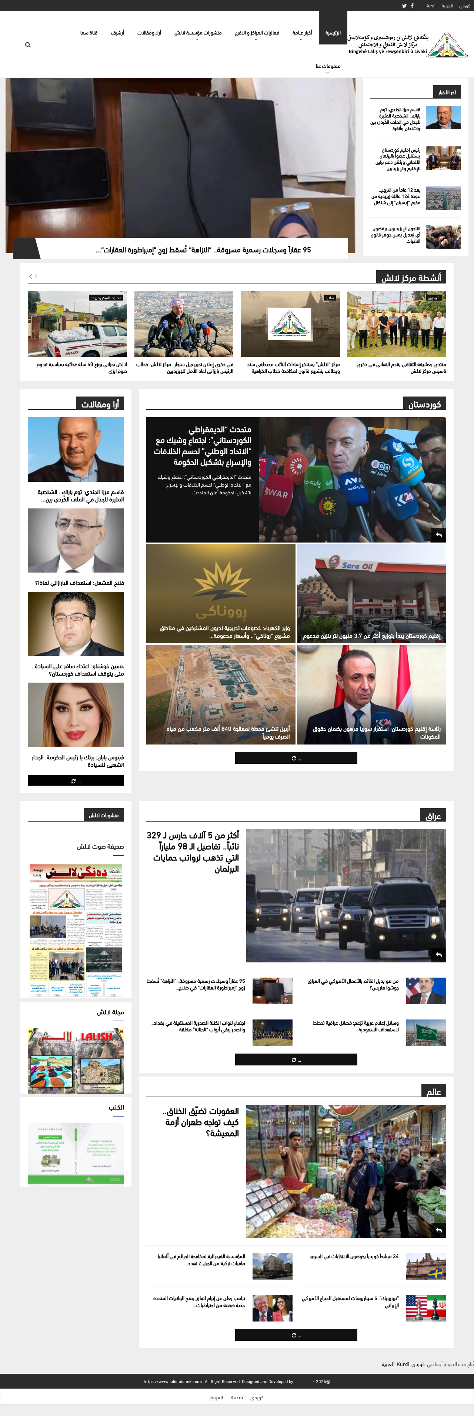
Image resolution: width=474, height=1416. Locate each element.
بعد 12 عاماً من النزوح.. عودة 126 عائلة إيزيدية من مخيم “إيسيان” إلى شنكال (395, 196)
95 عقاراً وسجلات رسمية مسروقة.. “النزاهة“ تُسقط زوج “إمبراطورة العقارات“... (203, 248)
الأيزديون (434, 297)
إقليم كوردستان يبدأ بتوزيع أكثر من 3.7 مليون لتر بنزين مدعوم (372, 635)
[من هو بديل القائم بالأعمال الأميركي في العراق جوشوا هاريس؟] (426, 991)
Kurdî (430, 5)
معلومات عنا (328, 65)
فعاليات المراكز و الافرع (257, 32)
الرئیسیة (333, 32)
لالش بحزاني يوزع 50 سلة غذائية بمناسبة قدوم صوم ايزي (82, 367)
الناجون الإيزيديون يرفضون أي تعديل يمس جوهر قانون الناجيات (395, 234)
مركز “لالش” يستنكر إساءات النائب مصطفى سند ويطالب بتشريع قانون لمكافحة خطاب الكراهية (293, 367)
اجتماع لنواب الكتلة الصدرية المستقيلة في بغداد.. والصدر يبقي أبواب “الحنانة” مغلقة (198, 1025)
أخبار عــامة (302, 32)
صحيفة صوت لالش (100, 845)
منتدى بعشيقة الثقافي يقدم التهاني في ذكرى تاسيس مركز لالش (401, 367)
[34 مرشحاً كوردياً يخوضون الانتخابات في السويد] (426, 1266)
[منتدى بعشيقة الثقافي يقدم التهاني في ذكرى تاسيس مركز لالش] (397, 324)
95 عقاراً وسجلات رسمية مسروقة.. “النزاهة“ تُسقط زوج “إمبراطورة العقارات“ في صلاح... (196, 983)
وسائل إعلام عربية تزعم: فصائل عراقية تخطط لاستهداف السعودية (356, 1025)
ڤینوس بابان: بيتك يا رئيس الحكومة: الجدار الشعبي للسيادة (78, 760)
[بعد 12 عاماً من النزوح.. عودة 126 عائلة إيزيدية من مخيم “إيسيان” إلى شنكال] (443, 198)
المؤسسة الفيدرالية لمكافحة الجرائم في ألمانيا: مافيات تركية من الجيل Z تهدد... (201, 1259)
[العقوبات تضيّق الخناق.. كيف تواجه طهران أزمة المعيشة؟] (346, 1171)
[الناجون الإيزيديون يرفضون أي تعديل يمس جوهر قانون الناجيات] (443, 236)
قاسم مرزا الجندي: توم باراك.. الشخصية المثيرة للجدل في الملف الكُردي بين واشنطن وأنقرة (395, 118)
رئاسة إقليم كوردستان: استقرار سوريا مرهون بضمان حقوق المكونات (377, 732)
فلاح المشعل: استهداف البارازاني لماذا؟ (79, 582)
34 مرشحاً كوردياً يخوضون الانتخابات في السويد (354, 1256)
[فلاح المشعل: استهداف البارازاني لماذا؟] (76, 540)
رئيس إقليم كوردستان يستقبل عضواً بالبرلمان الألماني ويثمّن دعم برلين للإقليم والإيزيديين (397, 159)
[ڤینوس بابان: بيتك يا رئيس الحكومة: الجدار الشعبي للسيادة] (76, 715)
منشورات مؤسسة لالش (198, 32)
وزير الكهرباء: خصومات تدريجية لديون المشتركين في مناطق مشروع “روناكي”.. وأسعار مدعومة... (225, 631)
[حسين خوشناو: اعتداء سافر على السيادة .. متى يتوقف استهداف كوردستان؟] (76, 624)
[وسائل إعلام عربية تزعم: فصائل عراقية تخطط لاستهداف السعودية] (426, 1032)
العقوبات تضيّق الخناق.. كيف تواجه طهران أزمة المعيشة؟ (201, 1120)
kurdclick (303, 1381)
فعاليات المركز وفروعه (106, 297)
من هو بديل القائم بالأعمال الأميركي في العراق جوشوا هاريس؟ (353, 983)
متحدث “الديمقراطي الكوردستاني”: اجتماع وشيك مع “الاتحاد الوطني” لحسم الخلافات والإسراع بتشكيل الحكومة (202, 444)
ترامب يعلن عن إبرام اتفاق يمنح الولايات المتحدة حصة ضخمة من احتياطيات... (199, 1301)
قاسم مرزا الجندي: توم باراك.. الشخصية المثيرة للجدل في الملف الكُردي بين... (81, 495)
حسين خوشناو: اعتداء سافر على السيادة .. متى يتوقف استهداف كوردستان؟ (77, 669)
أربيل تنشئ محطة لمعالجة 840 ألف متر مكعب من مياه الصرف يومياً (228, 732)
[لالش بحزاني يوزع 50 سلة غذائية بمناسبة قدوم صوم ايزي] (77, 324)
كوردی (464, 5)
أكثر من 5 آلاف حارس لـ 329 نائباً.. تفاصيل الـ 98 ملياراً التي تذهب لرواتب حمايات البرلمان (193, 851)
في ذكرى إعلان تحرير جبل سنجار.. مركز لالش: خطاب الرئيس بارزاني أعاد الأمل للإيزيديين (184, 367)
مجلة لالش (110, 1011)
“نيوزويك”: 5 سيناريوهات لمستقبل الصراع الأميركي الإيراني (350, 1301)
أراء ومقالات (149, 32)
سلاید (330, 297)
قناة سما (89, 32)
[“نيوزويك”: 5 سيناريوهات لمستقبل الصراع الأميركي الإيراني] (426, 1308)
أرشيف (117, 32)
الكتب (116, 1106)
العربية (447, 5)
